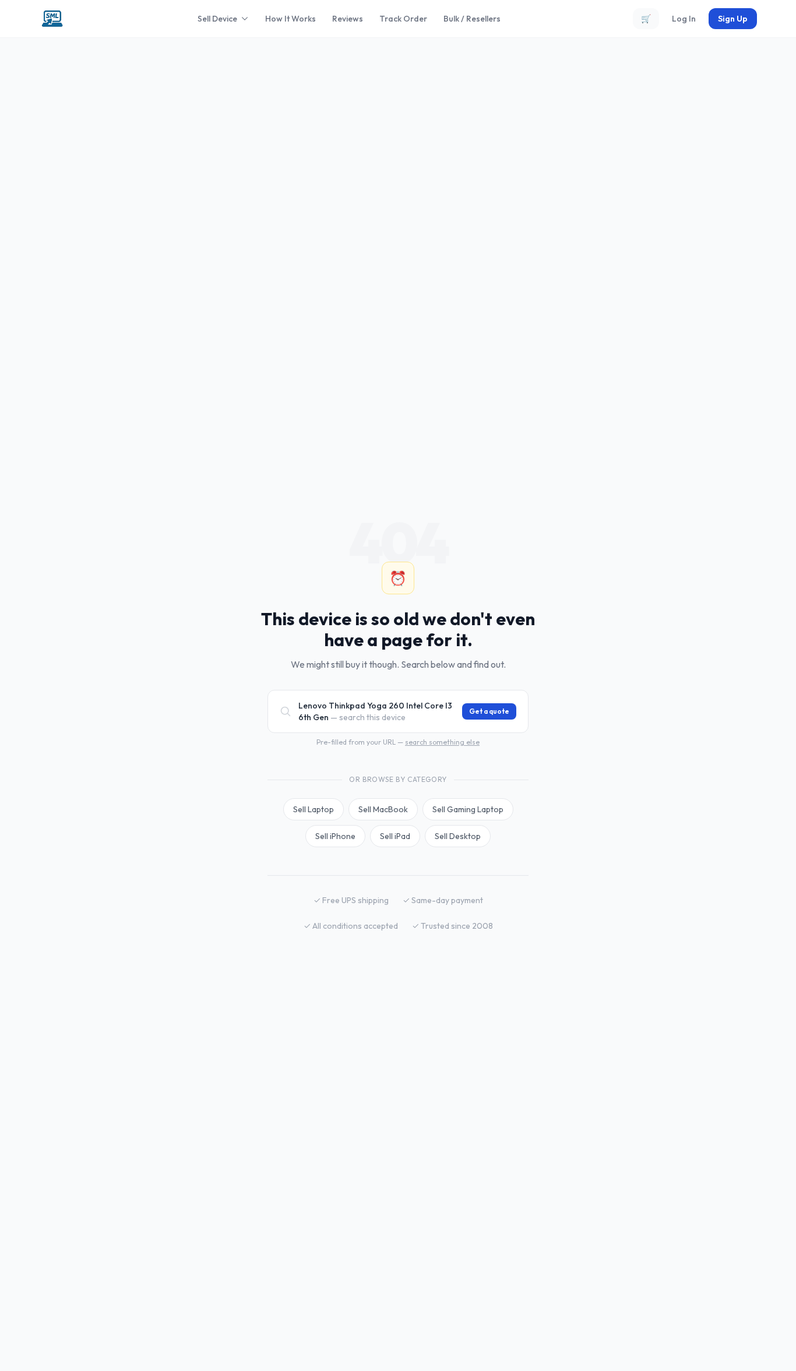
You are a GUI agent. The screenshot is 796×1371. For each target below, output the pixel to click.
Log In (684, 18)
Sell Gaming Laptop (467, 809)
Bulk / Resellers (472, 18)
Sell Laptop (313, 809)
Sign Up (733, 18)
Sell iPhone (335, 836)
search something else (442, 742)
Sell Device (217, 18)
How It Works (290, 18)
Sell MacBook (383, 809)
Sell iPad (395, 836)
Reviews (347, 18)
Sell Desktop (458, 836)
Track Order (403, 18)
